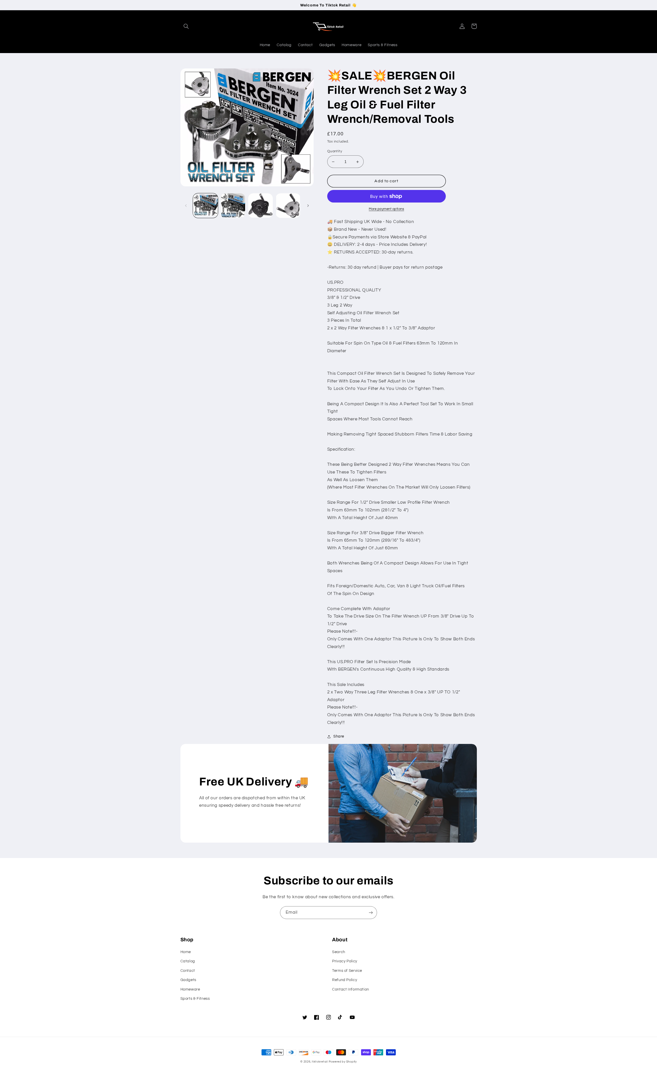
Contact (187, 971)
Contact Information (350, 989)
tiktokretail (320, 1061)
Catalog (187, 961)
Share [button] (338, 736)
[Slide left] (186, 205)
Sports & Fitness (195, 999)
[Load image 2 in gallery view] (232, 205)
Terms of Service (347, 971)
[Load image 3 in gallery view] (260, 205)
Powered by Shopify (343, 1061)
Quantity (334, 151)
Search (338, 952)
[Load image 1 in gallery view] (205, 205)
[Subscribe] (371, 912)
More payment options (386, 209)
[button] (186, 26)
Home (185, 952)
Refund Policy (344, 980)
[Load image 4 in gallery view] (288, 205)
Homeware (190, 989)
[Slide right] (308, 205)
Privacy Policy (344, 961)
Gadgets (188, 980)
